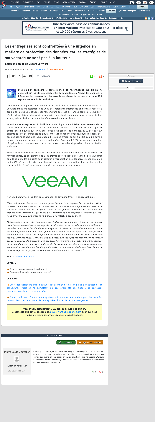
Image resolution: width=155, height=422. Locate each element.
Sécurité (111, 11)
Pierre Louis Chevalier (17, 352)
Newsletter (69, 2)
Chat (56, 2)
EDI (92, 7)
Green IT (101, 11)
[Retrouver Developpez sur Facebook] (152, 18)
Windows (26, 11)
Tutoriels (27, 2)
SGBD (115, 7)
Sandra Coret (39, 69)
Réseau (91, 11)
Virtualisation (144, 11)
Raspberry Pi (80, 11)
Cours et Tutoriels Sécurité (95, 18)
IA (52, 7)
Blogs (46, 2)
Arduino (44, 11)
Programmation (103, 7)
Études (93, 2)
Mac (70, 11)
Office (123, 7)
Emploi (82, 2)
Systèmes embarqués (127, 11)
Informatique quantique (68, 14)
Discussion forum (132, 81)
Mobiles (132, 7)
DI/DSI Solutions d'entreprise (27, 7)
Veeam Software (25, 256)
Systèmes (143, 7)
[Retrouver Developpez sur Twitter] (149, 18)
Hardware (54, 11)
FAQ (38, 2)
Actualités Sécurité (30, 18)
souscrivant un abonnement (65, 312)
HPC (63, 11)
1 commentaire (56, 69)
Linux (35, 11)
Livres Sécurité (76, 18)
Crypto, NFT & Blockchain (91, 14)
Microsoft (66, 7)
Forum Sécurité (46, 18)
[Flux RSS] (146, 18)
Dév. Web (84, 7)
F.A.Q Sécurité (61, 18)
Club (112, 2)
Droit (103, 2)
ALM (57, 7)
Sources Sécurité (116, 18)
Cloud (45, 7)
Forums (14, 2)
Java (75, 7)
